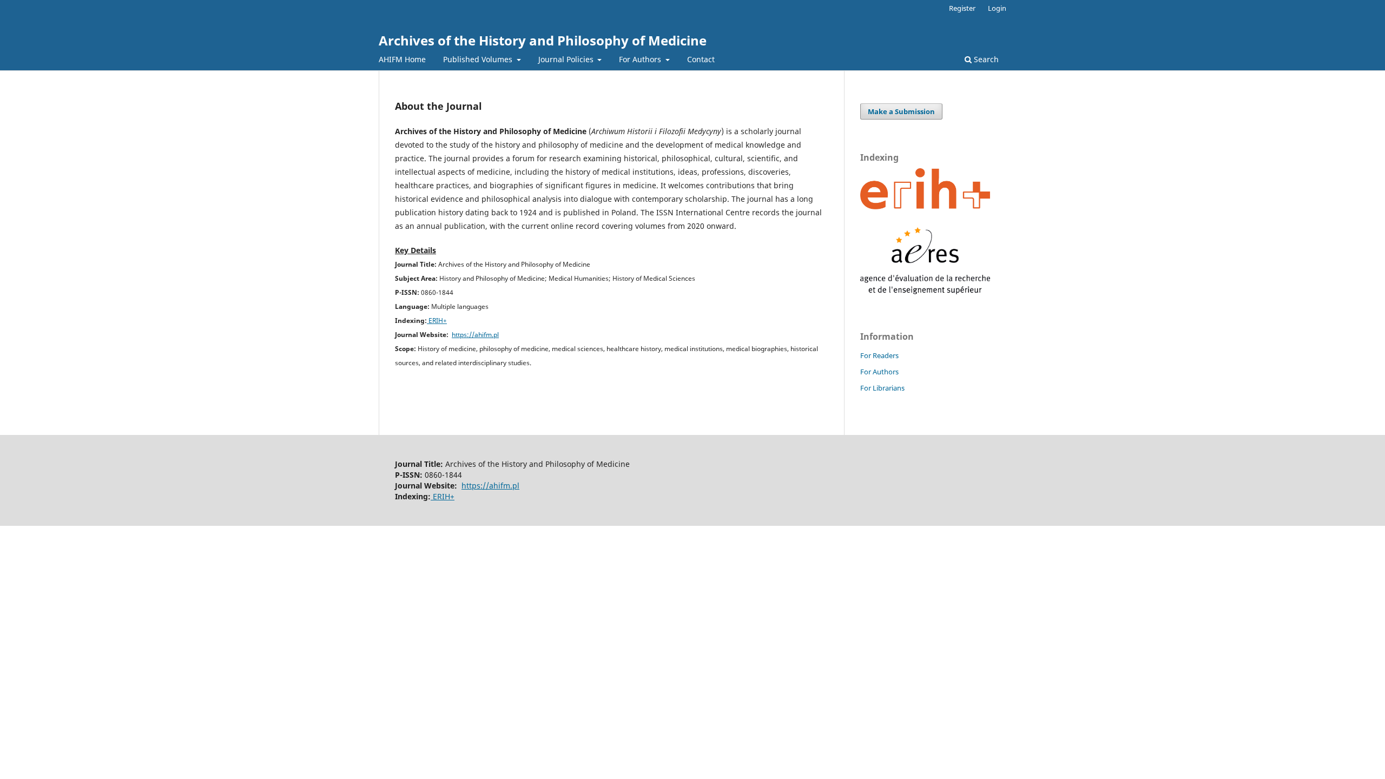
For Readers (879, 355)
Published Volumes (479, 59)
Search (985, 59)
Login (997, 8)
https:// (463, 334)
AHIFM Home (402, 59)
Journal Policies (567, 59)
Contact (701, 59)
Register (962, 8)
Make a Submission (901, 111)
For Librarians (882, 388)
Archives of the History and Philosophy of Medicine (543, 40)
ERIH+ (437, 320)
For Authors (641, 59)
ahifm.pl (486, 334)
